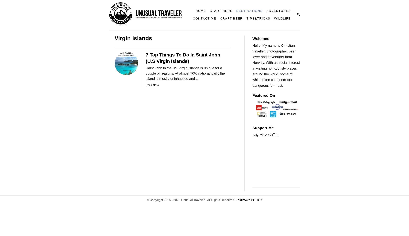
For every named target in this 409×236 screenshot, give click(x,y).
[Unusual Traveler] (148, 15)
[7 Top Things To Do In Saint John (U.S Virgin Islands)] (126, 63)
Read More (152, 85)
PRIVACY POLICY (249, 200)
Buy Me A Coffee (265, 135)
